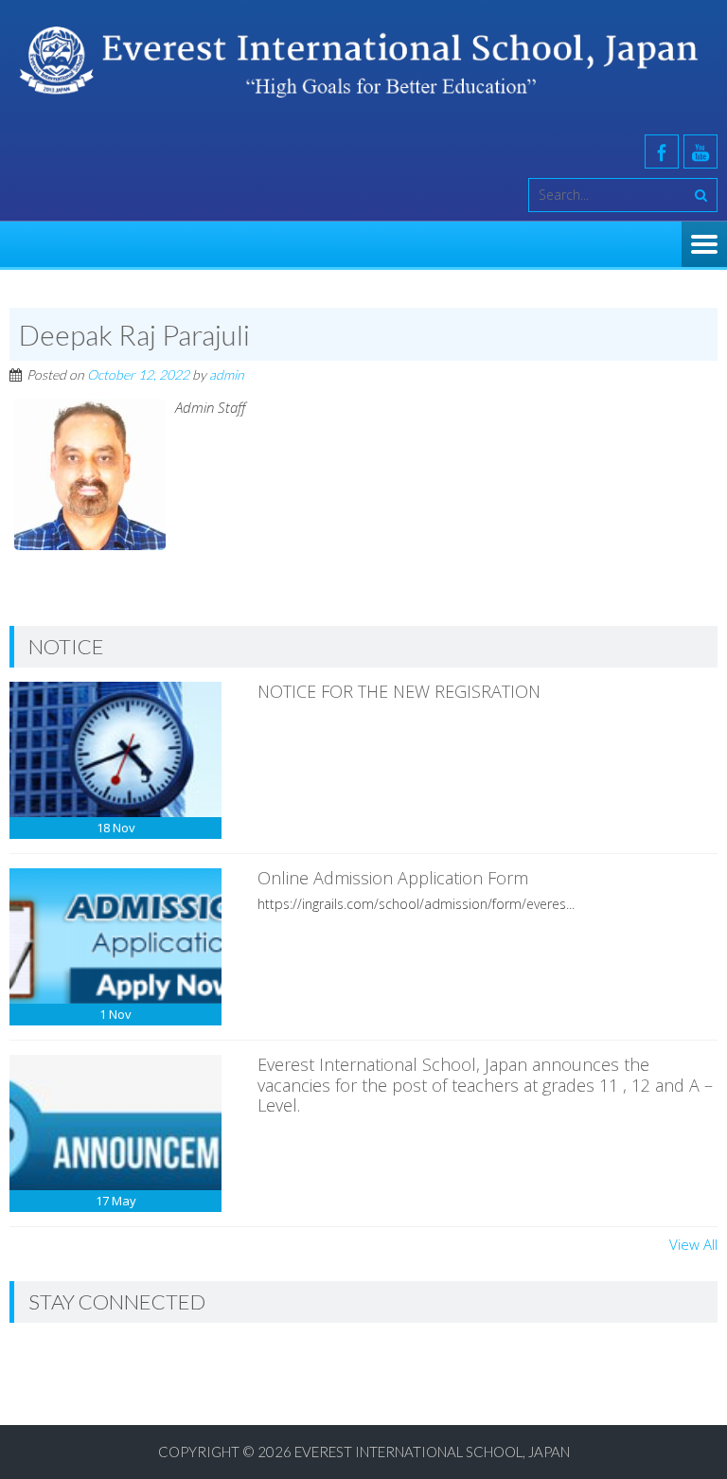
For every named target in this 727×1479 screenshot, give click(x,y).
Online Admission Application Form (392, 877)
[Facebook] (662, 151)
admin (226, 374)
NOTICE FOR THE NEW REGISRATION (399, 691)
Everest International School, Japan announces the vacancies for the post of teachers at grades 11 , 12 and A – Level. (485, 1084)
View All (693, 1244)
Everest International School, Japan (432, 1451)
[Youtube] (700, 151)
